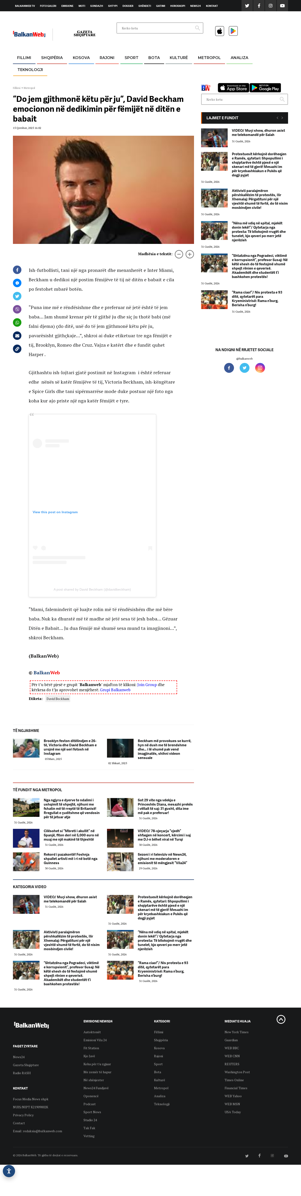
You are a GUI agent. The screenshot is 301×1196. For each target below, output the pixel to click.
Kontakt (212, 6)
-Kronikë (47, 69)
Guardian (231, 1040)
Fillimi (24, 58)
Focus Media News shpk (30, 1099)
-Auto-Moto (26, 81)
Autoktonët (92, 1032)
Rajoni (107, 58)
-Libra (173, 80)
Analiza (239, 58)
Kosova (81, 58)
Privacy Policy (23, 1115)
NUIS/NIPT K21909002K (30, 1107)
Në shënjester (93, 1080)
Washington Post (237, 1072)
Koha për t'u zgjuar (97, 1064)
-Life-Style (205, 80)
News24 (195, 6)
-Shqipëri (131, 80)
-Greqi (103, 69)
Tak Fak (89, 1128)
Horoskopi (177, 6)
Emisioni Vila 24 (95, 1040)
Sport (132, 58)
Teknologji (30, 70)
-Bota (128, 69)
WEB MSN (232, 1104)
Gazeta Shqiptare (26, 1065)
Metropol (209, 58)
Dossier (128, 6)
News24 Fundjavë (96, 1088)
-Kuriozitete (207, 69)
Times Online (234, 1080)
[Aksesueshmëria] (9, 1171)
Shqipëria (52, 58)
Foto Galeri (48, 6)
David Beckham (58, 698)
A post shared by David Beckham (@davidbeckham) (92, 589)
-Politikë (47, 80)
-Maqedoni (107, 80)
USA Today (233, 1112)
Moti (82, 6)
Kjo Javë (89, 1056)
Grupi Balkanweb (115, 689)
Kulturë (179, 58)
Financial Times (236, 1088)
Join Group (147, 684)
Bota (154, 58)
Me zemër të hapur (97, 1072)
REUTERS (232, 1064)
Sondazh (96, 6)
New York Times (237, 1032)
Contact (19, 1123)
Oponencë (91, 1096)
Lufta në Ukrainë (154, 82)
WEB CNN (232, 1056)
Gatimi (160, 6)
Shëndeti (145, 6)
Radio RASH (22, 1073)
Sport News (92, 1112)
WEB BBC (232, 1048)
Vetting (89, 1136)
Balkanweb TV (25, 6)
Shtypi (112, 6)
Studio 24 (90, 1120)
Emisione (67, 6)
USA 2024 (154, 69)
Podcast (89, 1104)
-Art (171, 69)
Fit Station (91, 1048)
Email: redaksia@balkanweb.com (37, 1131)
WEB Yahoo (233, 1096)
